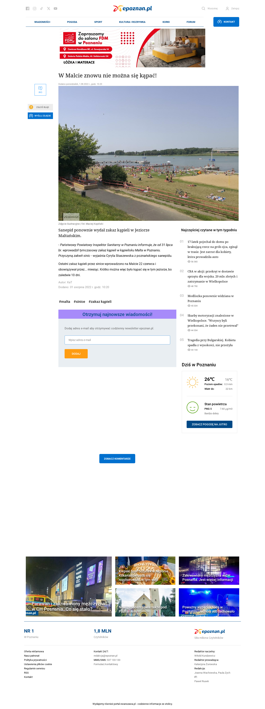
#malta (64, 301)
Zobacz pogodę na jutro (209, 424)
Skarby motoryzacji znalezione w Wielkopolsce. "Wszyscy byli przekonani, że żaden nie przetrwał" (213, 320)
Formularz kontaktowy (106, 664)
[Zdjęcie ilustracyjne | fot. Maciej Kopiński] (117, 153)
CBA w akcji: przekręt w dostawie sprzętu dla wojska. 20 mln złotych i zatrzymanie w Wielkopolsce (212, 276)
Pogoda (72, 22)
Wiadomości (42, 22)
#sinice (79, 301)
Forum (191, 22)
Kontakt (229, 21)
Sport (98, 22)
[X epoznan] (48, 8)
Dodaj (76, 353)
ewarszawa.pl (128, 703)
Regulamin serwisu (34, 668)
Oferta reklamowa (34, 651)
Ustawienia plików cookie (38, 664)
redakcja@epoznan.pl (105, 655)
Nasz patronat (31, 655)
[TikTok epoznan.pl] (41, 8)
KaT (69, 282)
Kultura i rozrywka (132, 22)
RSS (26, 672)
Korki (166, 22)
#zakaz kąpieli (100, 301)
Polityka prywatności (35, 659)
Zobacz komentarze (117, 458)
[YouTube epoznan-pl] (55, 8)
